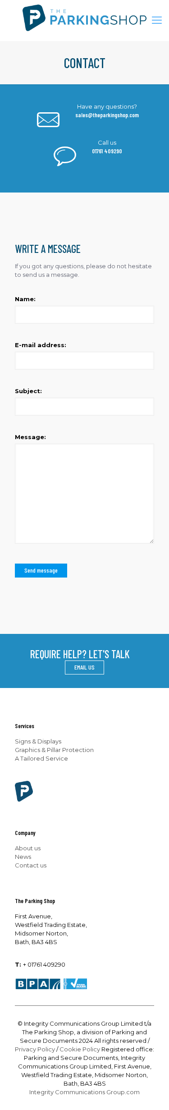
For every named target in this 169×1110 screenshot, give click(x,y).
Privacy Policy (35, 1049)
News (23, 856)
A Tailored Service (41, 758)
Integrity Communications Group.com (84, 1092)
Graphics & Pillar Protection (54, 749)
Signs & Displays (38, 741)
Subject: (28, 390)
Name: (25, 299)
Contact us (30, 865)
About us (28, 848)
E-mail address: (40, 345)
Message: (30, 436)
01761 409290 (107, 151)
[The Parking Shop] (84, 20)
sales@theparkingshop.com (107, 115)
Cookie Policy (79, 1049)
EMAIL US (84, 667)
